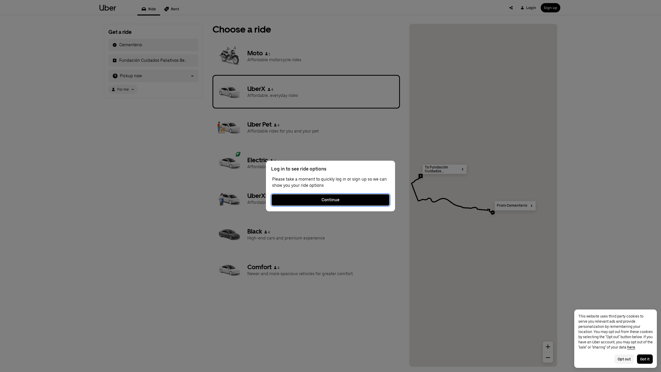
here (631, 347)
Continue (330, 199)
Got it (645, 359)
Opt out (624, 359)
